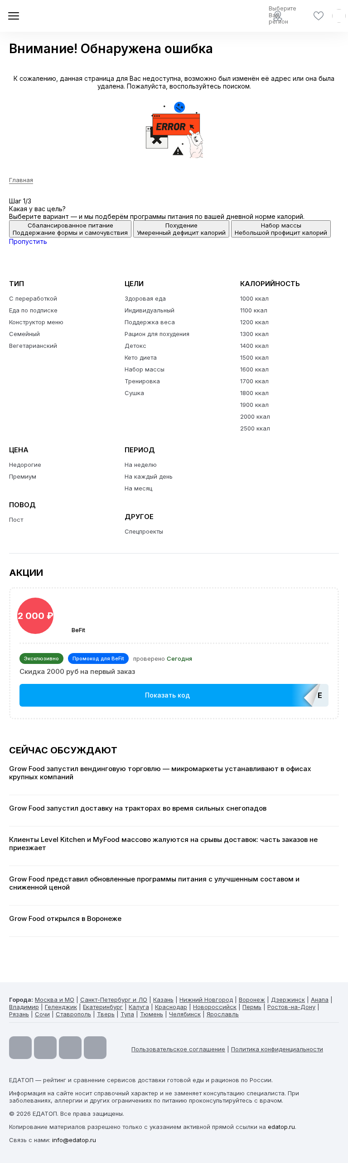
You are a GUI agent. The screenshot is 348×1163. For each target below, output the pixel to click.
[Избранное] (318, 16)
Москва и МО (54, 999)
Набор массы (144, 369)
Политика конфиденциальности (277, 1049)
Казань (163, 999)
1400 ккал (254, 345)
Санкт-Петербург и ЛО (113, 999)
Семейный (24, 333)
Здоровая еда (145, 298)
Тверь (106, 1014)
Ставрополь (73, 1014)
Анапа (320, 999)
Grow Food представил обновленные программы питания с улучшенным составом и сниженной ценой (154, 883)
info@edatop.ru (74, 1139)
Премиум (22, 476)
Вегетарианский (33, 345)
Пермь (251, 1006)
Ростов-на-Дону (291, 1006)
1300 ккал (254, 333)
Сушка (134, 392)
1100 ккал (253, 310)
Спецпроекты (144, 531)
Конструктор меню (36, 322)
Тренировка (142, 381)
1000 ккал (254, 298)
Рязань (19, 1014)
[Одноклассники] (70, 1047)
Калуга (139, 1006)
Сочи (42, 1014)
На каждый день (149, 476)
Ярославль (223, 1014)
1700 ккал (254, 381)
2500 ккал (255, 428)
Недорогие (25, 464)
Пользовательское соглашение (178, 1049)
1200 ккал (254, 322)
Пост (16, 519)
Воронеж (252, 999)
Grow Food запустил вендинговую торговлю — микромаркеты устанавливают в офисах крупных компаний (160, 773)
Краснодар (171, 1006)
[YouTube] (20, 1047)
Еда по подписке (33, 310)
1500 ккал (254, 357)
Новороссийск (215, 1006)
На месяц (138, 488)
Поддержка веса (150, 322)
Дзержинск (288, 999)
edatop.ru (281, 1126)
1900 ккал (254, 404)
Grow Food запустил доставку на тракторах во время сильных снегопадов (137, 808)
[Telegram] (45, 1047)
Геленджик (61, 1006)
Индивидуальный (149, 310)
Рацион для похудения (157, 333)
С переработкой (33, 298)
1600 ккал (254, 369)
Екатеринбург (103, 1006)
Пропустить (28, 241)
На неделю (141, 464)
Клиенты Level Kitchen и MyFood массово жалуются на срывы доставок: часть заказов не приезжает (163, 844)
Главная (21, 179)
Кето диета (141, 357)
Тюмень (151, 1014)
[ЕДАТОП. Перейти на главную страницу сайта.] (72, 16)
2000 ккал (255, 416)
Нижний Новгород (206, 999)
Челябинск (185, 1014)
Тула (127, 1014)
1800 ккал (254, 392)
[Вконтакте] (95, 1047)
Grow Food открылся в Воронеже (65, 919)
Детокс (135, 345)
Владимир (24, 1006)
